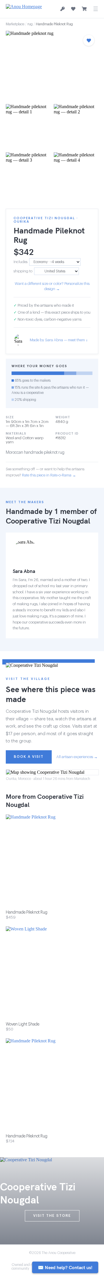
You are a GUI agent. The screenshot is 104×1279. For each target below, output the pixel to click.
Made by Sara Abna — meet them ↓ (59, 340)
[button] (52, 66)
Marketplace (15, 24)
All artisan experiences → (77, 757)
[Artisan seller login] (62, 9)
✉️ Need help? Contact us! (65, 1267)
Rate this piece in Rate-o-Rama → (49, 475)
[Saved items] (73, 9)
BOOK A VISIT (29, 756)
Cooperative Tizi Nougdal (48, 521)
